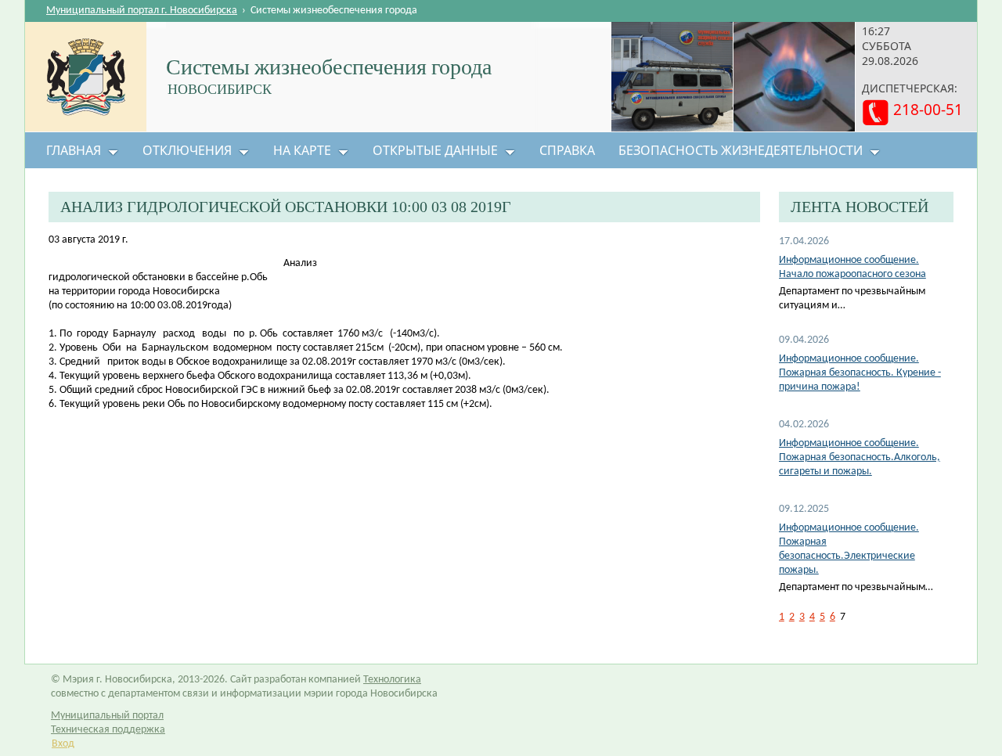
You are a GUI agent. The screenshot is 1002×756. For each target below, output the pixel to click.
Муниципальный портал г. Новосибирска (141, 10)
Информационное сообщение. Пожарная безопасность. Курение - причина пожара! (860, 373)
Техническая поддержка (108, 730)
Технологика (392, 680)
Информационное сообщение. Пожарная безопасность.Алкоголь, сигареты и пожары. (859, 457)
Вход (63, 744)
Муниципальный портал (107, 716)
